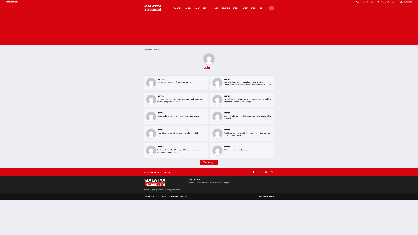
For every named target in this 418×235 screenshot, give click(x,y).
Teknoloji (263, 8)
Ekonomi (215, 8)
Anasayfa (177, 8)
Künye (191, 183)
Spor (253, 8)
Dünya (197, 8)
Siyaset (245, 8)
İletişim (226, 183)
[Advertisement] (209, 28)
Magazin (226, 8)
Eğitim (205, 8)
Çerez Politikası (215, 183)
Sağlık (235, 8)
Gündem (188, 8)
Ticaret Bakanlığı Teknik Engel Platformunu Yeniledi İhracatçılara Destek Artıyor (380, 2)
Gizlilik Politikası (202, 183)
